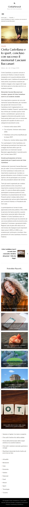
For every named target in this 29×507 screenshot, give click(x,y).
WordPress (20, 504)
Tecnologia (6, 489)
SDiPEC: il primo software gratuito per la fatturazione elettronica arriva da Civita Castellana (14, 326)
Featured (5, 476)
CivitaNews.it (14, 6)
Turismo (5, 493)
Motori (5, 483)
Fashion (5, 472)
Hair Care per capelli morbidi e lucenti (14, 308)
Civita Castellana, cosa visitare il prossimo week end (14, 385)
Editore (3, 68)
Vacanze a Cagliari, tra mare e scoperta (14, 434)
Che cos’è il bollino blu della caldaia (13, 437)
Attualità (3, 46)
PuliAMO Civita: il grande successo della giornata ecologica (14, 346)
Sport (4, 486)
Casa (4, 466)
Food (4, 479)
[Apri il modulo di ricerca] (14, 3)
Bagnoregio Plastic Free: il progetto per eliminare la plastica (14, 364)
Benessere (6, 463)
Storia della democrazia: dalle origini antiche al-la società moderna (14, 425)
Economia (5, 469)
